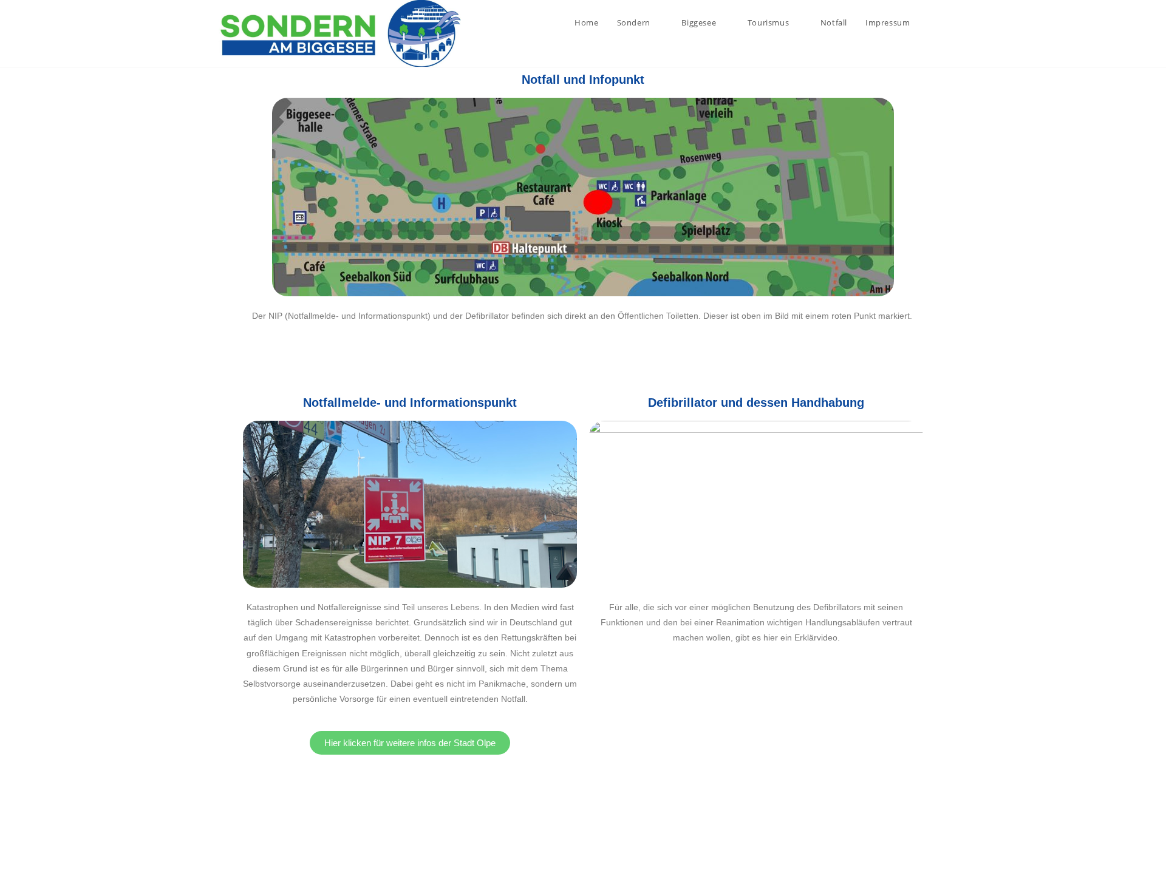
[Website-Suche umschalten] (944, 22)
